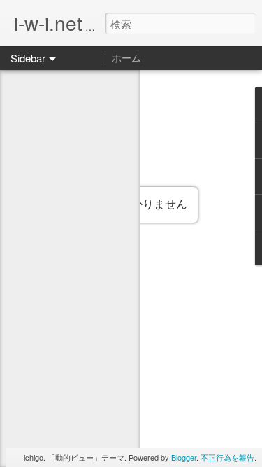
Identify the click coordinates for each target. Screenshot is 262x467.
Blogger (183, 457)
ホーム (126, 57)
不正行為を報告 (227, 457)
